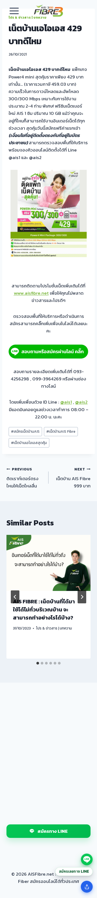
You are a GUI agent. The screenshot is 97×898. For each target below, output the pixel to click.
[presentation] (48, 563)
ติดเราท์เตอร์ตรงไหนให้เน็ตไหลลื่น (22, 477)
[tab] (37, 663)
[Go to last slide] (15, 596)
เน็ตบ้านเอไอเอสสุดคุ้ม (29, 442)
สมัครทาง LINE (52, 831)
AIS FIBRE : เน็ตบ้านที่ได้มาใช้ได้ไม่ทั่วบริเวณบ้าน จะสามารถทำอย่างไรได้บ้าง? (44, 609)
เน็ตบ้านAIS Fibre (60, 431)
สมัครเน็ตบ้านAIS (25, 431)
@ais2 (81, 401)
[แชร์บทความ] (87, 887)
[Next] (82, 596)
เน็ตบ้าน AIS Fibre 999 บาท (73, 477)
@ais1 (66, 401)
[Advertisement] (48, 747)
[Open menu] (14, 11)
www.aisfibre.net (31, 293)
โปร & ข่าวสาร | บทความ (54, 628)
